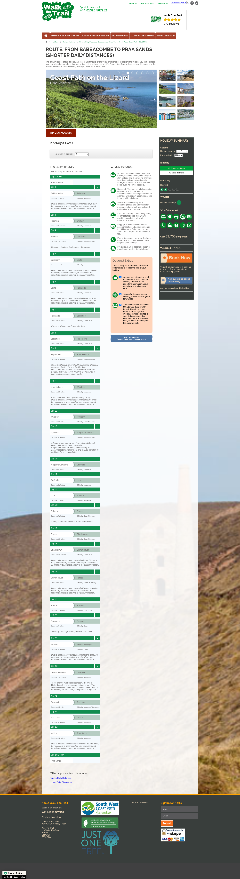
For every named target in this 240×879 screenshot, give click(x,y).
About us (133, 3)
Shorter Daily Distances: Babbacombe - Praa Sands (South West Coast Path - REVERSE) (113, 42)
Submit (167, 823)
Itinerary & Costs (61, 132)
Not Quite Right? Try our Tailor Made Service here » (131, 338)
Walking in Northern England (95, 36)
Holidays (55, 42)
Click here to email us (51, 817)
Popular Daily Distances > (61, 778)
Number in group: (64, 154)
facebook (192, 3)
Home (47, 42)
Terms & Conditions (140, 802)
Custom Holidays (69, 42)
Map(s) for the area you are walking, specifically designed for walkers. (136, 296)
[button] (118, 72)
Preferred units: (167, 155)
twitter (196, 3)
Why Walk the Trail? (166, 36)
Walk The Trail (58, 11)
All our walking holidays (142, 36)
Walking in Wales (120, 36)
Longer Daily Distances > (61, 782)
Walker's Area (147, 3)
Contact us (163, 3)
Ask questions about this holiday (174, 288)
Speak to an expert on (93, 9)
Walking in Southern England (65, 36)
